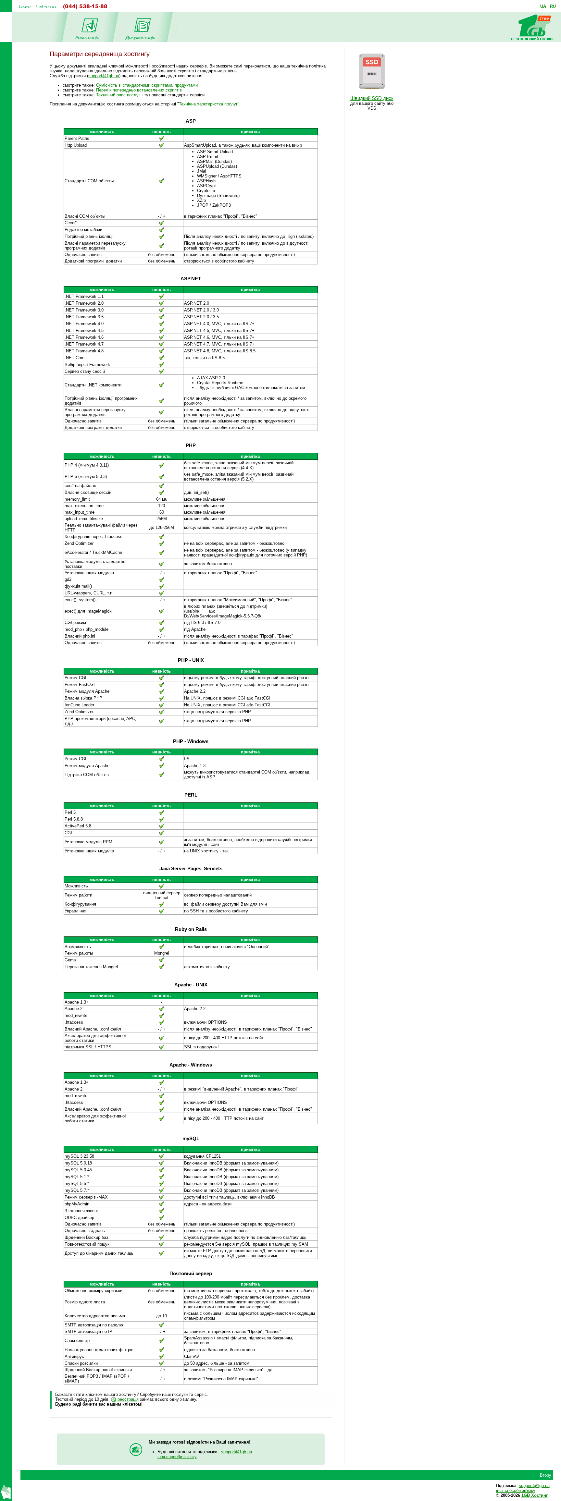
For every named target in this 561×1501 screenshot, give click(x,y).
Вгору (545, 1475)
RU (553, 6)
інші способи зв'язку (177, 1456)
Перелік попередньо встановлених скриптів (139, 90)
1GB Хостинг (534, 1495)
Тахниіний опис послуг (118, 94)
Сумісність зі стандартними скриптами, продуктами (147, 85)
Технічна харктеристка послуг (208, 104)
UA (543, 6)
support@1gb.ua (103, 75)
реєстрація (128, 1399)
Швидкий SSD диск (371, 98)
